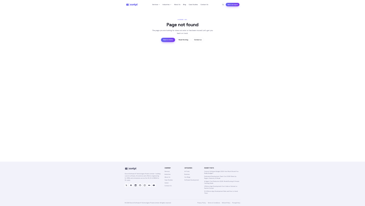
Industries (166, 5)
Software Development (191, 180)
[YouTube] (154, 185)
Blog (184, 5)
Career (167, 183)
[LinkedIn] (135, 185)
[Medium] (149, 185)
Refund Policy (226, 203)
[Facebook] (131, 185)
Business (187, 174)
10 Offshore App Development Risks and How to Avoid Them (221, 192)
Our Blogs (187, 177)
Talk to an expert (232, 4)
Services (155, 5)
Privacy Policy (201, 203)
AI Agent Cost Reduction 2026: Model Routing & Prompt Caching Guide (221, 182)
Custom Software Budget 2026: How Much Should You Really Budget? (221, 172)
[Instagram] (144, 185)
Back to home (168, 40)
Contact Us (204, 5)
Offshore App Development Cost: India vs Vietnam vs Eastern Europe (220, 187)
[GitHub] (140, 185)
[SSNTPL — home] (132, 4)
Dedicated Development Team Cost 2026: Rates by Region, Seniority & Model (220, 177)
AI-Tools (186, 171)
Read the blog (183, 40)
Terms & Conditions (214, 203)
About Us (177, 5)
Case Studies (193, 5)
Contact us (198, 40)
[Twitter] (126, 185)
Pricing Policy (236, 203)
